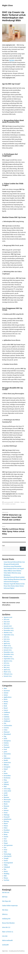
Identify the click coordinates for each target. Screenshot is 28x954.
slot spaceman (8, 845)
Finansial (6, 747)
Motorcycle (7, 799)
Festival (6, 745)
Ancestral (7, 690)
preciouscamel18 (8, 502)
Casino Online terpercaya (10, 905)
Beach (5, 699)
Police (5, 828)
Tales (5, 852)
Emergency (7, 740)
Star (5, 847)
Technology (7, 854)
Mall (5, 786)
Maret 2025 (7, 645)
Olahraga (6, 815)
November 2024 (9, 654)
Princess (6, 832)
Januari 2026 (8, 626)
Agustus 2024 (8, 661)
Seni (5, 839)
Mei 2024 (6, 667)
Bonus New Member (8, 923)
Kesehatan (7, 778)
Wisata (6, 878)
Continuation (8, 725)
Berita (5, 703)
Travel (6, 860)
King (5, 780)
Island (6, 769)
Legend (6, 782)
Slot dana (5, 910)
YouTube (6, 880)
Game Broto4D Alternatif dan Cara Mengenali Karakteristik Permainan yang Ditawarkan (14, 564)
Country (6, 727)
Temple (6, 858)
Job (5, 771)
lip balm (11, 60)
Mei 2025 (6, 641)
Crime (5, 730)
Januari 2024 (8, 676)
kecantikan (7, 775)
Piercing (6, 821)
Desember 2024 (8, 652)
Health (6, 760)
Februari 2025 (8, 648)
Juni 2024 (7, 665)
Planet (6, 823)
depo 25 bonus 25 (7, 931)
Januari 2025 (8, 650)
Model (6, 795)
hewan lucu (7, 762)
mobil (5, 793)
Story (5, 849)
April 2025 (7, 643)
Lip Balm (7, 504)
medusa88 (5, 945)
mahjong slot (6, 918)
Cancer (6, 710)
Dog (5, 736)
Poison (6, 825)
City (5, 723)
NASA (5, 808)
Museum (6, 806)
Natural (6, 810)
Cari (3, 545)
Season (6, 836)
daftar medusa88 (7, 940)
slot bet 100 (5, 892)
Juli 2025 (6, 637)
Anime (6, 695)
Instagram (7, 767)
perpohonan (7, 819)
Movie (6, 804)
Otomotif (6, 817)
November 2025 (9, 630)
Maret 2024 (7, 672)
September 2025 (9, 635)
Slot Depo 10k (6, 901)
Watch (6, 871)
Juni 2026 (7, 621)
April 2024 (7, 669)
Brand (5, 708)
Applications (7, 697)
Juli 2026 (6, 619)
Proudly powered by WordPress (17, 951)
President (7, 830)
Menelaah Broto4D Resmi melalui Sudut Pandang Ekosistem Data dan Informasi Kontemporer (15, 579)
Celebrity (6, 717)
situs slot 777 (6, 927)
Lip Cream (12, 504)
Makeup (6, 784)
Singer (6, 843)
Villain (6, 865)
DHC (3, 504)
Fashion (6, 743)
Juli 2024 (6, 663)
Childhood (7, 721)
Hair (5, 756)
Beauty (22, 502)
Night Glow (7, 5)
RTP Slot (4, 897)
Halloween (7, 758)
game (5, 751)
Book (5, 706)
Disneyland (7, 734)
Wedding (6, 873)
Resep (5, 834)
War (5, 869)
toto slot (4, 936)
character (7, 719)
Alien (5, 688)
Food (5, 749)
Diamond (6, 732)
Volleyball (7, 867)
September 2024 (9, 658)
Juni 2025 (7, 639)
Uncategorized (8, 863)
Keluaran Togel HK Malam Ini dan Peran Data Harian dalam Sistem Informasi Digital (14, 586)
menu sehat (7, 791)
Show (5, 841)
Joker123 (4, 914)
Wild (5, 876)
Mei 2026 (7, 624)
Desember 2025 (8, 628)
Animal (6, 693)
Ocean (6, 812)
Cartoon (6, 714)
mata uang (7, 788)
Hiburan (6, 764)
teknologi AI (7, 856)
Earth (5, 738)
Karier (6, 773)
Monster (6, 797)
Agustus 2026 (8, 617)
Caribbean (7, 712)
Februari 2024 (8, 674)
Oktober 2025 (8, 632)
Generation (7, 754)
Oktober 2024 (8, 656)
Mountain (7, 801)
